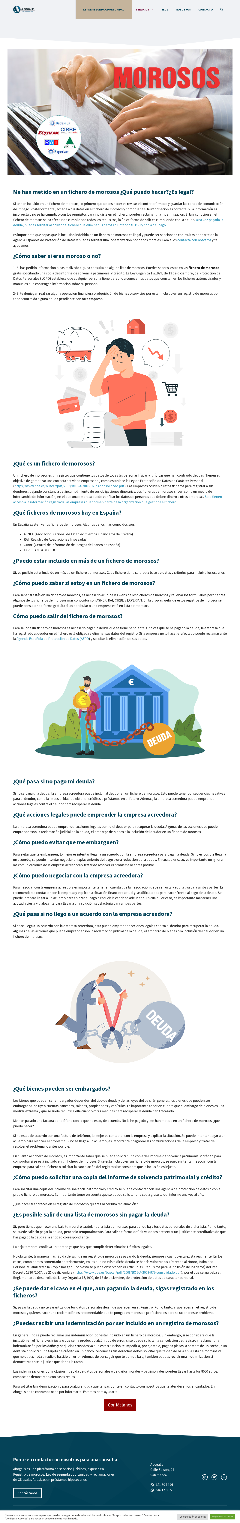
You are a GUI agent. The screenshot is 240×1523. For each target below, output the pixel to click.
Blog (164, 9)
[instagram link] (205, 1477)
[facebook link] (224, 1477)
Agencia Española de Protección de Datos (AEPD (52, 638)
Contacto (205, 9)
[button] (222, 9)
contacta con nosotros (194, 240)
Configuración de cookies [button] (193, 1516)
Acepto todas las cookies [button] (222, 1516)
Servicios (142, 9)
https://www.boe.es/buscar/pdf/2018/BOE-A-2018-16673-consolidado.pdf (69, 486)
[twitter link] (214, 1477)
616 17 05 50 (164, 1490)
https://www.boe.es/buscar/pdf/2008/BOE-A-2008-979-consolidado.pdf (127, 1272)
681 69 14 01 (164, 1484)
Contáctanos (120, 1405)
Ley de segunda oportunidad (103, 9)
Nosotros (183, 9)
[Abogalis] (24, 9)
